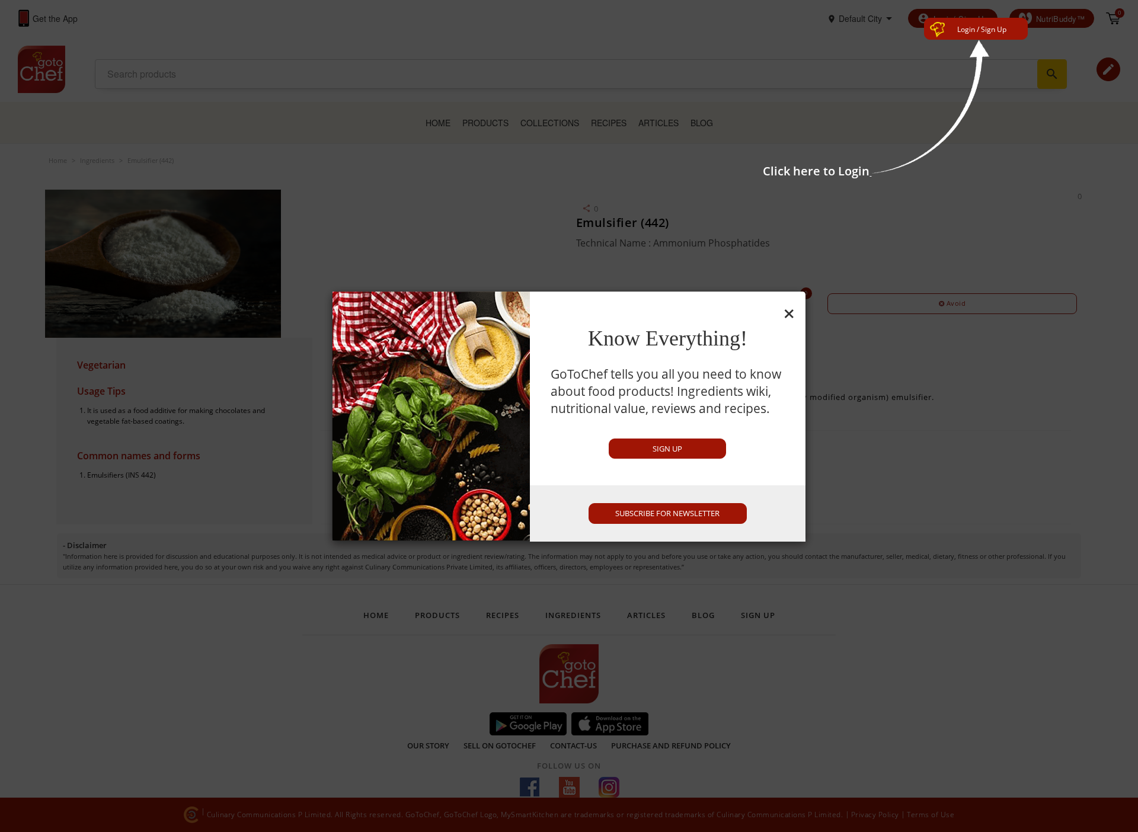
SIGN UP (667, 448)
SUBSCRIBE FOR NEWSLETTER (667, 513)
